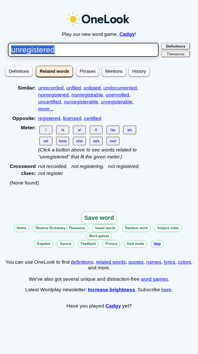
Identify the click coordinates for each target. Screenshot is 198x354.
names (153, 262)
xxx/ (113, 141)
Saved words (105, 228)
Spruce (65, 244)
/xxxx (63, 141)
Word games (99, 236)
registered (49, 118)
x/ (79, 130)
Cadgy (127, 34)
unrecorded (51, 88)
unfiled (73, 88)
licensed (72, 118)
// (96, 130)
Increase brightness (111, 289)
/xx (113, 130)
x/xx (79, 141)
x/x (129, 130)
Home (21, 228)
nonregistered (53, 95)
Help (157, 244)
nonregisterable (81, 101)
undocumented (120, 88)
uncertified (49, 101)
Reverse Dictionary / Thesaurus (60, 228)
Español (43, 244)
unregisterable (117, 101)
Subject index (168, 228)
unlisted (92, 88)
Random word (136, 228)
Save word (99, 217)
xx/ (46, 141)
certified (92, 118)
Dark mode (135, 244)
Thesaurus (175, 54)
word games (154, 279)
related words (111, 262)
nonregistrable (87, 95)
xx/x (96, 141)
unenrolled (117, 95)
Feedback (88, 244)
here (166, 289)
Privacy (111, 244)
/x (62, 130)
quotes (136, 262)
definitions (82, 262)
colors (184, 262)
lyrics (169, 262)
